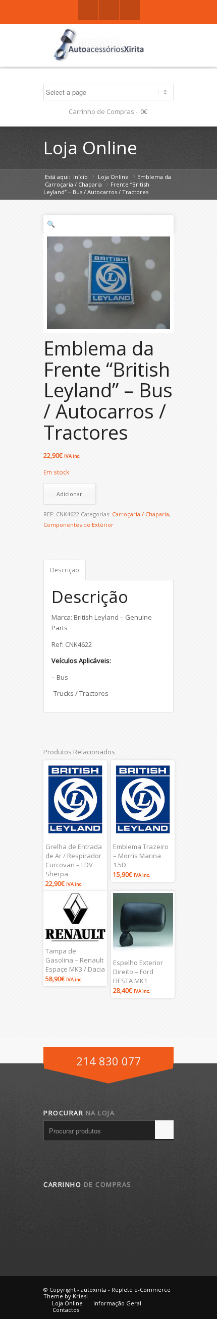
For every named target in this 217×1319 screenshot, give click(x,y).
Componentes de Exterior (78, 524)
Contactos (65, 1309)
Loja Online (90, 147)
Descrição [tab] (64, 570)
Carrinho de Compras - (103, 111)
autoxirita (93, 1289)
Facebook (88, 10)
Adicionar (69, 494)
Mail (130, 10)
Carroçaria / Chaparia (73, 184)
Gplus (109, 10)
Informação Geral (117, 1303)
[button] (108, 224)
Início (80, 177)
